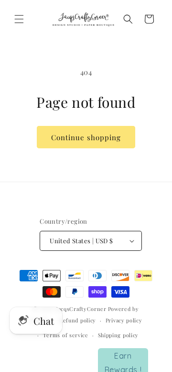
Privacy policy (124, 320)
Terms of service (65, 335)
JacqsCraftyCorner (81, 308)
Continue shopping (86, 137)
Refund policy (77, 320)
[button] (19, 19)
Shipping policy (118, 335)
